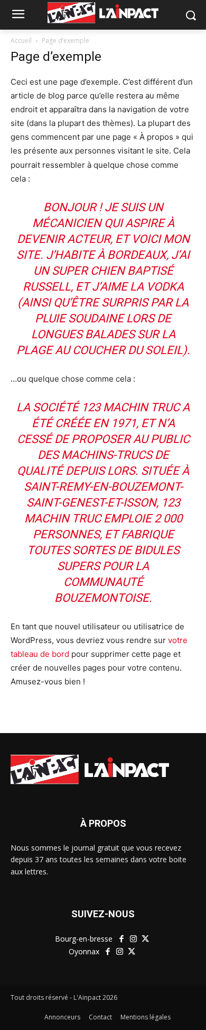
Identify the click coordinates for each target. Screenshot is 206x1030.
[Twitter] (145, 939)
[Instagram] (133, 939)
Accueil (21, 40)
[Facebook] (121, 939)
